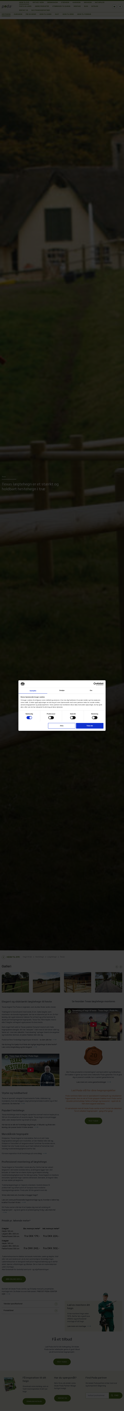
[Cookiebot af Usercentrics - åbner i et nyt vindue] (95, 684)
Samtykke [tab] (33, 690)
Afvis (61, 725)
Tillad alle (90, 725)
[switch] (51, 717)
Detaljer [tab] (62, 690)
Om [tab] (91, 690)
